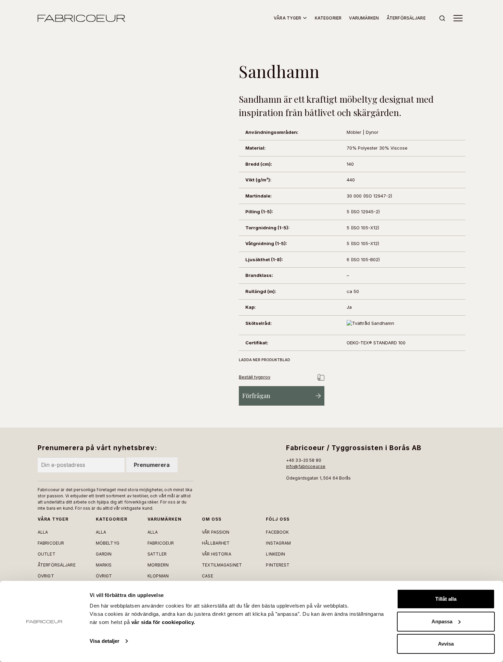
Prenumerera (152, 464)
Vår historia (216, 554)
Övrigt (46, 575)
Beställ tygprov (254, 377)
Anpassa (441, 621)
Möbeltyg (107, 543)
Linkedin (275, 554)
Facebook (277, 532)
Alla (43, 532)
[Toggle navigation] (458, 18)
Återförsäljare (406, 18)
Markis (104, 565)
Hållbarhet (216, 543)
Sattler (157, 554)
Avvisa (446, 644)
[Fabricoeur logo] (81, 18)
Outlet (46, 554)
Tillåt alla (445, 599)
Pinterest (277, 565)
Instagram (278, 543)
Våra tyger (287, 18)
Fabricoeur (51, 543)
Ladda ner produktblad (264, 359)
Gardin (104, 554)
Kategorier (328, 18)
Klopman (158, 575)
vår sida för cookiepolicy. (163, 622)
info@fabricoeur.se (305, 466)
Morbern (158, 565)
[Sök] (442, 18)
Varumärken (364, 18)
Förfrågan (256, 396)
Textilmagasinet (222, 565)
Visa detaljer (104, 641)
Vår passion (215, 532)
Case (207, 575)
